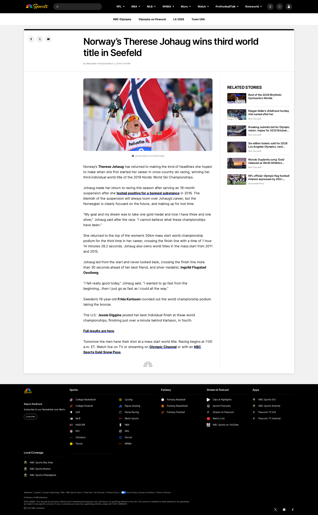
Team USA (198, 19)
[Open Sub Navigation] (124, 6)
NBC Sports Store (74, 492)
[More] (270, 6)
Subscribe (30, 416)
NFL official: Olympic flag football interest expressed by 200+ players (268, 177)
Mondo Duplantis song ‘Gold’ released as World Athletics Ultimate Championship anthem (268, 161)
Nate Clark (91, 63)
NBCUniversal (41, 497)
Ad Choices (99, 492)
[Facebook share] (31, 39)
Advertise (28, 492)
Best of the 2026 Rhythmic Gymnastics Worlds (265, 96)
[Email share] (48, 39)
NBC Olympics (122, 19)
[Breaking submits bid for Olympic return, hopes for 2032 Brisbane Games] (236, 130)
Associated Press (256, 183)
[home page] (37, 6)
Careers (37, 492)
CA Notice (150, 492)
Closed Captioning (51, 492)
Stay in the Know (33, 404)
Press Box (88, 492)
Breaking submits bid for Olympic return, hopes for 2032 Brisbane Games (269, 128)
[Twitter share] (39, 39)
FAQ (62, 492)
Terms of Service (163, 492)
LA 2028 (178, 19)
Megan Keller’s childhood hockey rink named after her (268, 112)
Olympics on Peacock (152, 19)
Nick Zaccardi (254, 118)
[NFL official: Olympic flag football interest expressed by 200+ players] (236, 179)
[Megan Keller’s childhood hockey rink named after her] (236, 114)
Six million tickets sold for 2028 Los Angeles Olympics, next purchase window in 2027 (267, 145)
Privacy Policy (112, 492)
